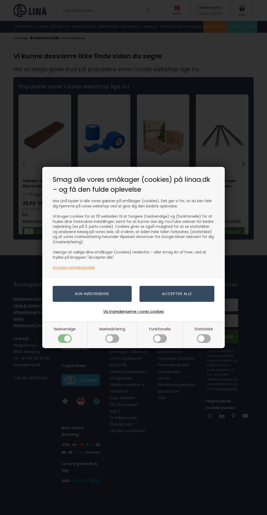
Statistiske (204, 329)
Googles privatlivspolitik (74, 267)
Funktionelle (160, 329)
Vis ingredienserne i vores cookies (133, 311)
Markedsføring (112, 329)
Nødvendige (65, 329)
